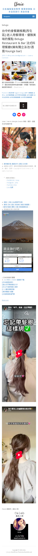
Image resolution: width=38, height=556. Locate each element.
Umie (19, 4)
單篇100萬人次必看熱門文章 (13, 202)
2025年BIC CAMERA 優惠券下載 (14, 280)
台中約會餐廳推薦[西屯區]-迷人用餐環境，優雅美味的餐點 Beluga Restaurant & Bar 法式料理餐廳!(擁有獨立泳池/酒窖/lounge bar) (19, 41)
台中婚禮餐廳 (10, 95)
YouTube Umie (12, 185)
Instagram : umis (12, 183)
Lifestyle (8, 552)
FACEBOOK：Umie (13, 180)
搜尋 (23, 106)
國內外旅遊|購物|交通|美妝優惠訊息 (15, 207)
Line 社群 (10, 187)
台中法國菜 (30, 95)
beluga (22, 93)
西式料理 (11, 93)
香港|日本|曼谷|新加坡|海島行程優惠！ (17, 204)
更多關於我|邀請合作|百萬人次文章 (15, 164)
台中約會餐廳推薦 (14, 97)
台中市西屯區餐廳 (20, 95)
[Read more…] (18, 87)
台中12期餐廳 (28, 93)
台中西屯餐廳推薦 (26, 97)
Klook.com (5, 300)
